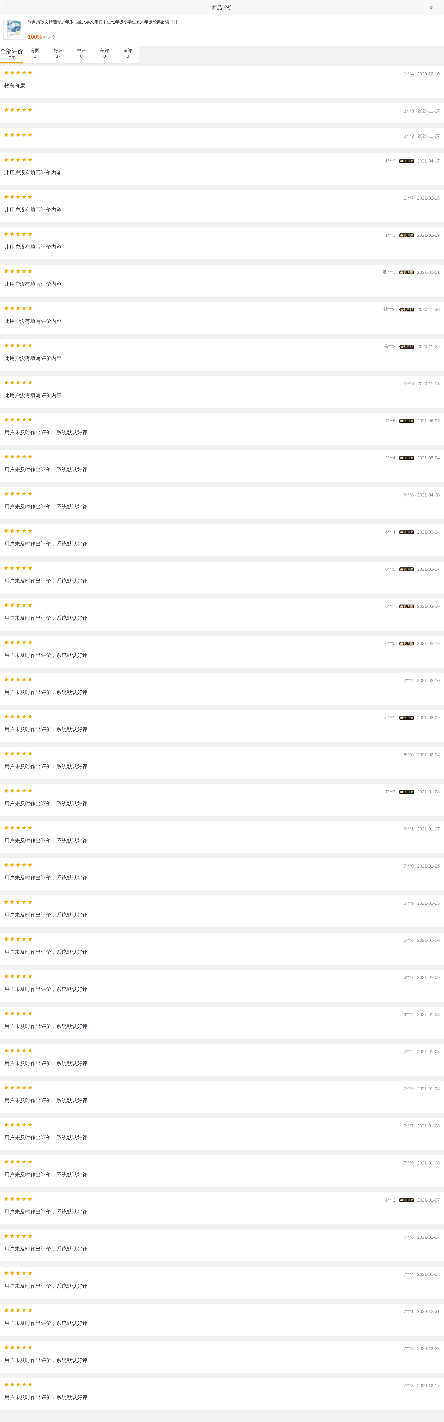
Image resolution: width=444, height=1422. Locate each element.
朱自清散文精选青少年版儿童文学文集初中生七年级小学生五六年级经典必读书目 (103, 21)
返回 (12, 6)
